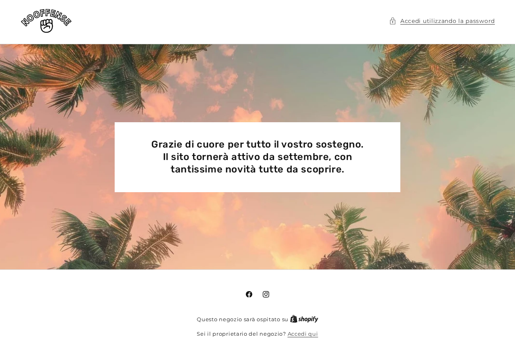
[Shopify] (304, 319)
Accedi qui (303, 333)
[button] (442, 21)
